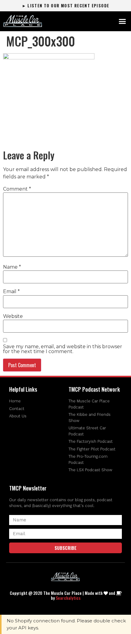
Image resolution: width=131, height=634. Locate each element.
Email (11, 291)
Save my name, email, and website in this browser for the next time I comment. (62, 349)
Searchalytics (68, 598)
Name (12, 267)
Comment (17, 189)
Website (13, 316)
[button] (122, 21)
